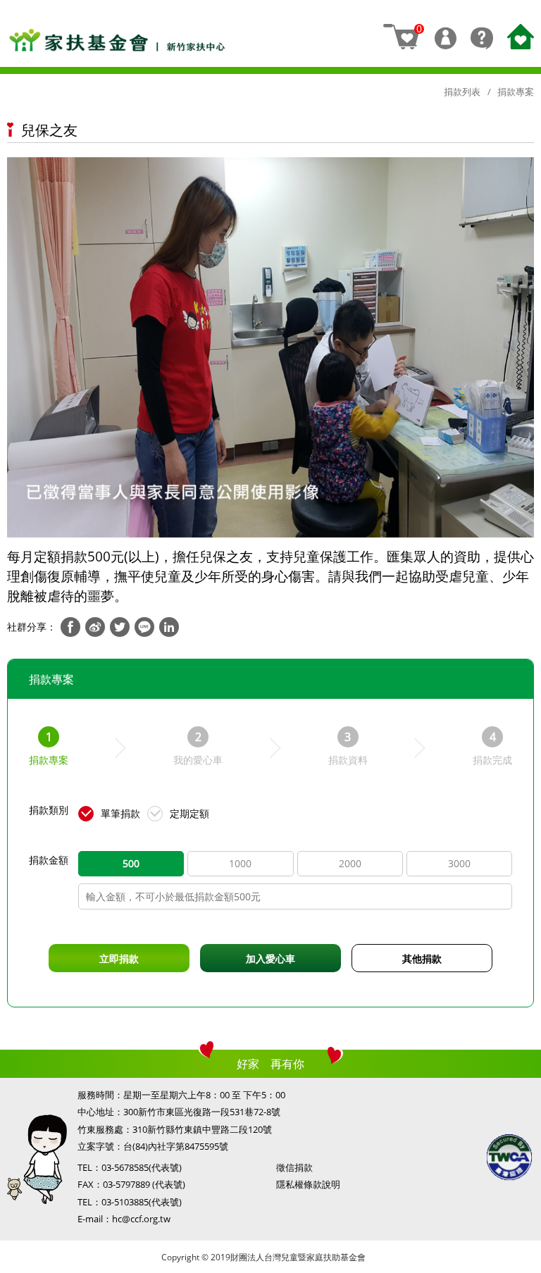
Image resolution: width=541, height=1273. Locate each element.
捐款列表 (462, 91)
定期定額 (189, 813)
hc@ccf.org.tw (141, 1218)
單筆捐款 (120, 813)
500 (131, 863)
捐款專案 (515, 91)
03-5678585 (125, 1167)
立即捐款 (119, 958)
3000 (459, 863)
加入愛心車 (270, 958)
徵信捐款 (294, 1167)
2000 (350, 863)
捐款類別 (48, 809)
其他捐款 (422, 958)
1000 (240, 863)
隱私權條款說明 (308, 1184)
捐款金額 (48, 860)
